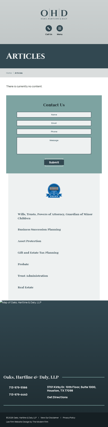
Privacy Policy (69, 417)
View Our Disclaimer (50, 417)
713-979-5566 (18, 387)
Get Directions (57, 397)
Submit (54, 162)
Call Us (48, 34)
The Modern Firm (40, 421)
